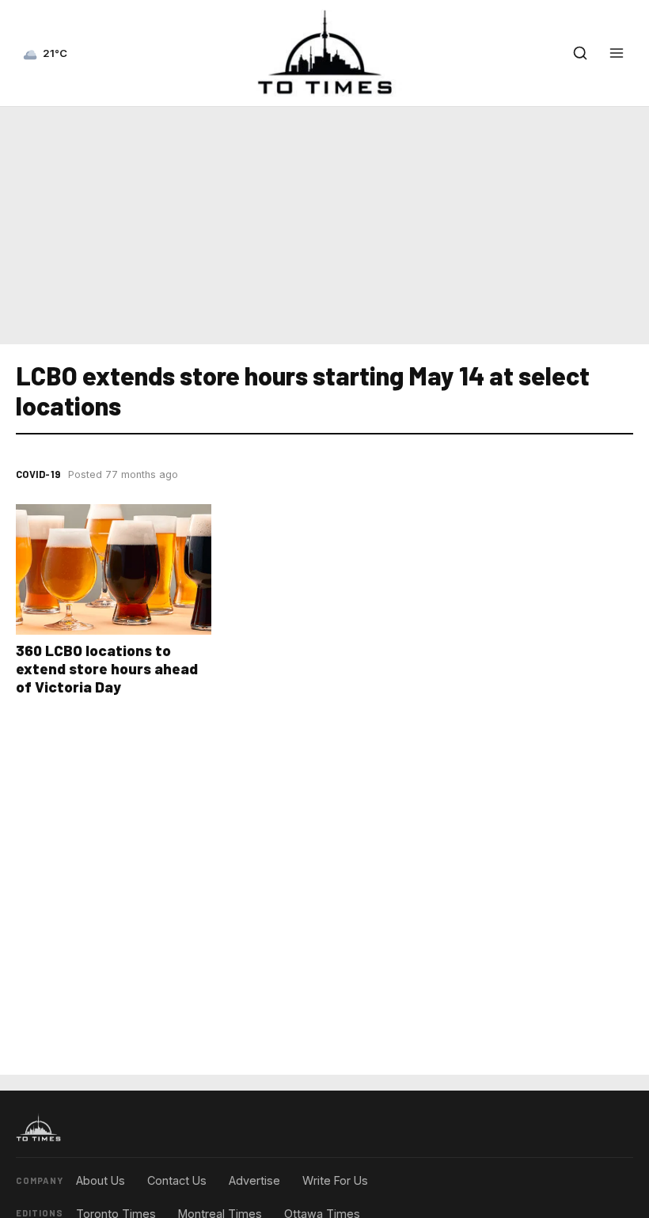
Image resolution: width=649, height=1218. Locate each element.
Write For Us (335, 1180)
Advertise (254, 1180)
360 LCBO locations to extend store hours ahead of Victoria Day (107, 668)
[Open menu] (616, 53)
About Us (100, 1180)
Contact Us (177, 1180)
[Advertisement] (324, 222)
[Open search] (580, 53)
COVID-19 (38, 474)
